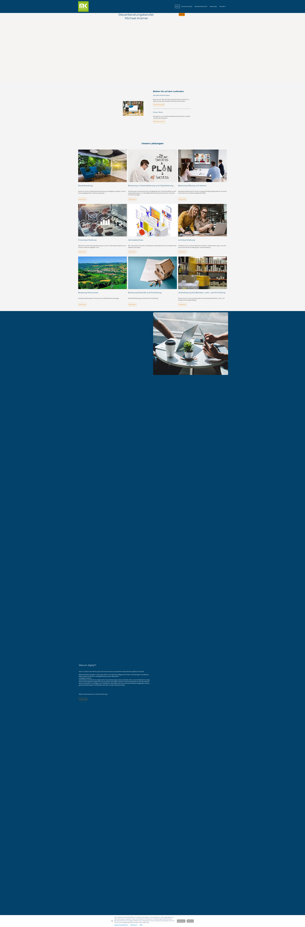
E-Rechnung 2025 (159, 104)
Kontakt (181, 14)
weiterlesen (82, 199)
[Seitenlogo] (83, 6)
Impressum (133, 925)
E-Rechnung (83, 699)
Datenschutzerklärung (121, 925)
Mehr (141, 925)
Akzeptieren (181, 921)
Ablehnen (190, 921)
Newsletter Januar (159, 121)
